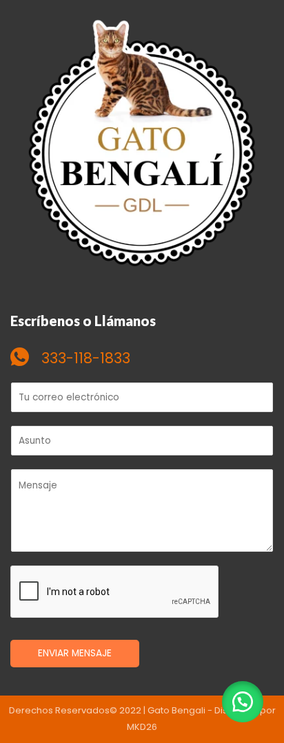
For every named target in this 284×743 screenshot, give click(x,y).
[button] (242, 701)
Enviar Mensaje (75, 653)
